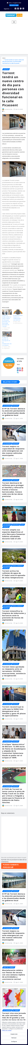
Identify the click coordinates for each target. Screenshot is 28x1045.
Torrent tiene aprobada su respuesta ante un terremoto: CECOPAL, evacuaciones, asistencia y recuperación (14, 671)
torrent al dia (8, 109)
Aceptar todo (14, 1034)
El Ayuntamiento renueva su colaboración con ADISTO (18, 318)
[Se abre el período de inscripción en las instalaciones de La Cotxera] (7, 334)
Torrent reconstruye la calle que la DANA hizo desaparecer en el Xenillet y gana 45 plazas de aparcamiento (14, 711)
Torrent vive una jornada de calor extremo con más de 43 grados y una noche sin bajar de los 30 (14, 1016)
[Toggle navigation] (14, 22)
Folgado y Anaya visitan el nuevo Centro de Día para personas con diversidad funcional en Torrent (6, 321)
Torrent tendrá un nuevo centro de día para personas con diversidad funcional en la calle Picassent (13, 61)
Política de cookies (6, 1030)
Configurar (14, 1041)
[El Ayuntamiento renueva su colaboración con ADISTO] (18, 312)
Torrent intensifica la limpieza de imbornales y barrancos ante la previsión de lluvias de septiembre (14, 615)
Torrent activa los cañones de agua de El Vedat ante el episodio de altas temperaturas (13, 574)
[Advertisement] (14, 38)
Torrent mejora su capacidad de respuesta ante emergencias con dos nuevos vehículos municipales (13, 450)
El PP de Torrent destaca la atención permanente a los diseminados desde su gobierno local (13, 411)
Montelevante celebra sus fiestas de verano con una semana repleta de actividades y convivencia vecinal (13, 974)
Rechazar (14, 1037)
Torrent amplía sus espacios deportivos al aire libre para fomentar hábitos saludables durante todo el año (13, 534)
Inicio (3, 58)
